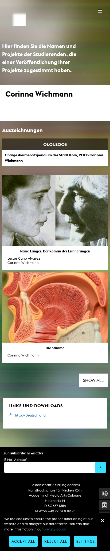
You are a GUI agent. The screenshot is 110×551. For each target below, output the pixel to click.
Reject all (55, 541)
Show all (93, 380)
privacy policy (55, 529)
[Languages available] (105, 493)
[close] (102, 520)
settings (85, 541)
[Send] (100, 467)
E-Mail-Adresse (15, 460)
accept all (23, 541)
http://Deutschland (30, 415)
